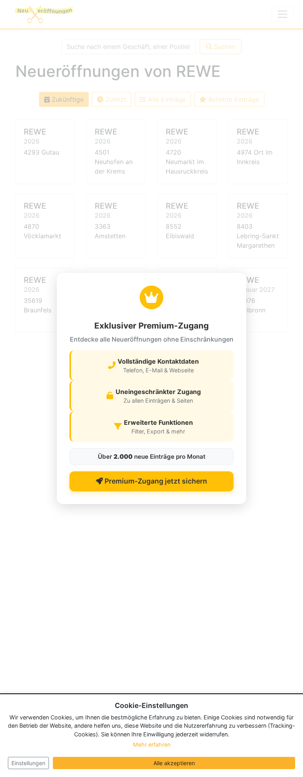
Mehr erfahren (151, 744)
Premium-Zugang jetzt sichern (155, 481)
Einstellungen (28, 763)
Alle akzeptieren (174, 763)
